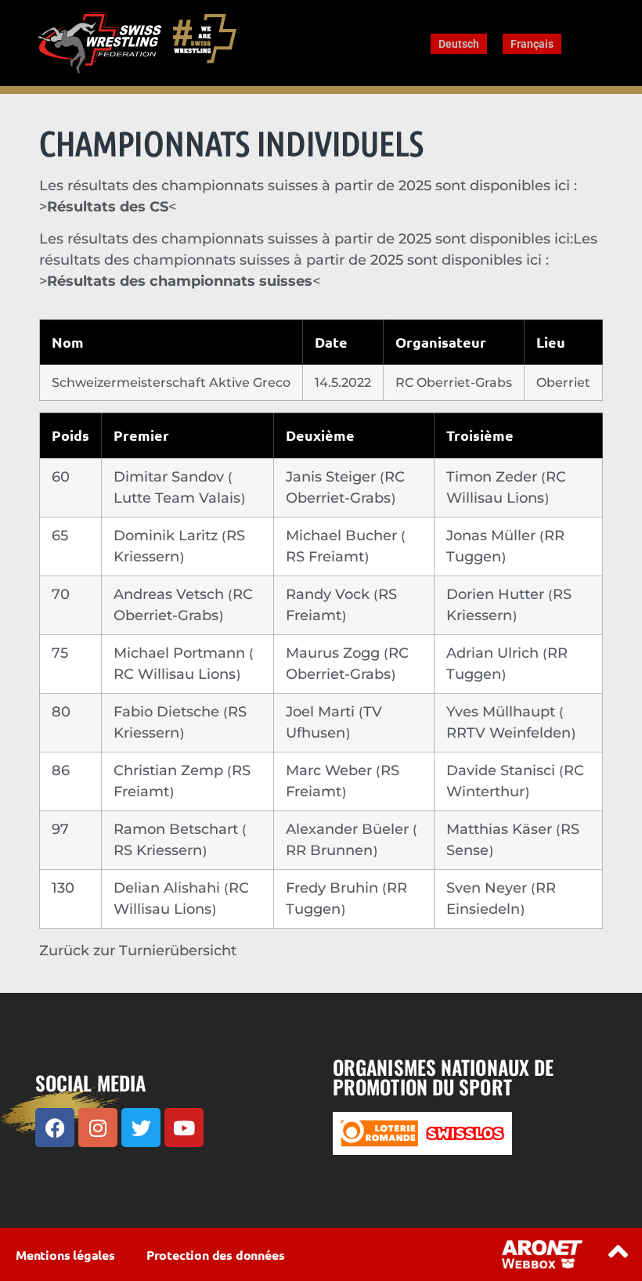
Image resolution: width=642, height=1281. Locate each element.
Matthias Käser (501, 829)
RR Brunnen (331, 850)
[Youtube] (184, 1127)
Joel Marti (322, 711)
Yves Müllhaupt (502, 711)
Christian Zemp (170, 770)
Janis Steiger (333, 476)
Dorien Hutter (497, 594)
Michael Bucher (343, 535)
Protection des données (215, 1255)
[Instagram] (97, 1127)
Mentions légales (65, 1255)
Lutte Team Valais (179, 498)
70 (61, 594)
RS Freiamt (327, 556)
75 (60, 653)
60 (61, 476)
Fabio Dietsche (168, 711)
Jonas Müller (492, 535)
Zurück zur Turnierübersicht (137, 950)
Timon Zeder (493, 476)
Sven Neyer (488, 888)
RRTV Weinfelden (510, 733)
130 (63, 888)
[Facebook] (54, 1127)
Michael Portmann (181, 653)
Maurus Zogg (335, 653)
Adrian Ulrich (494, 653)
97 (60, 829)
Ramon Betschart (178, 829)
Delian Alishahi (169, 888)
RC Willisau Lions (177, 674)
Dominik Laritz (168, 535)
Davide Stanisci (502, 770)
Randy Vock (329, 594)
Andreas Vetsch (171, 594)
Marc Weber (331, 770)
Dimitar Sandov (171, 476)
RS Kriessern (160, 850)
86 (61, 770)
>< (179, 281)
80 (61, 711)
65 (60, 535)
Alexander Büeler (349, 829)
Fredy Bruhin (334, 888)
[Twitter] (140, 1127)
